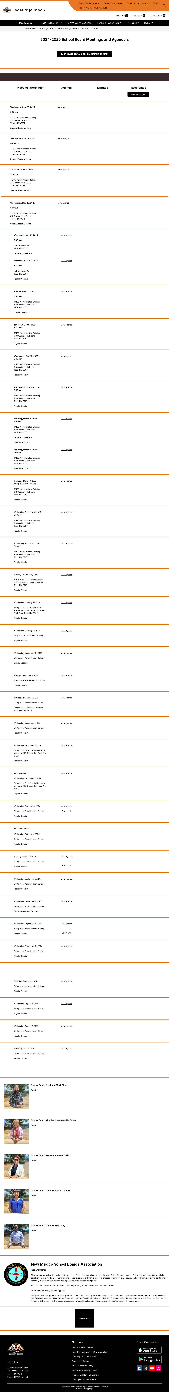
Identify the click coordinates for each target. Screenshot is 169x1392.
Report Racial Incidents (89, 3)
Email (33, 1090)
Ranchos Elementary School (84, 1370)
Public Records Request (138, 3)
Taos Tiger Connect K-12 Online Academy (90, 1352)
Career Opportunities (113, 3)
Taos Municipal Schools (34, 29)
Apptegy (89, 1389)
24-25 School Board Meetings (86, 29)
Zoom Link (66, 811)
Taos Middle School (80, 1361)
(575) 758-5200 (21, 1377)
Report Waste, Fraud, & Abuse (93, 8)
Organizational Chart (80, 23)
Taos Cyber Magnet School (84, 1379)
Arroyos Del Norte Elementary (85, 1375)
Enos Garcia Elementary (82, 1366)
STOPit (156, 3)
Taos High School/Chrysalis (84, 1356)
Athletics (133, 23)
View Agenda (63, 107)
